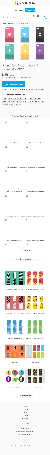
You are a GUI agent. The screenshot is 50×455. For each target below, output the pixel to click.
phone (20, 98)
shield (5, 101)
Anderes (11, 76)
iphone (24, 101)
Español (25, 415)
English (25, 406)
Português (25, 412)
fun (20, 104)
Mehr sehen (26, 250)
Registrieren (30, 10)
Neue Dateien (25, 428)
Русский (25, 409)
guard (18, 101)
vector (31, 98)
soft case (38, 98)
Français (25, 418)
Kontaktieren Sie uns (25, 434)
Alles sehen (26, 395)
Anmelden (19, 10)
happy (37, 101)
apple (5, 104)
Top (25, 440)
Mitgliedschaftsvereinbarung (25, 431)
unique (11, 101)
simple (31, 101)
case (4, 98)
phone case (12, 98)
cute (43, 101)
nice (15, 104)
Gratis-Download (16, 84)
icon (10, 104)
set (26, 98)
